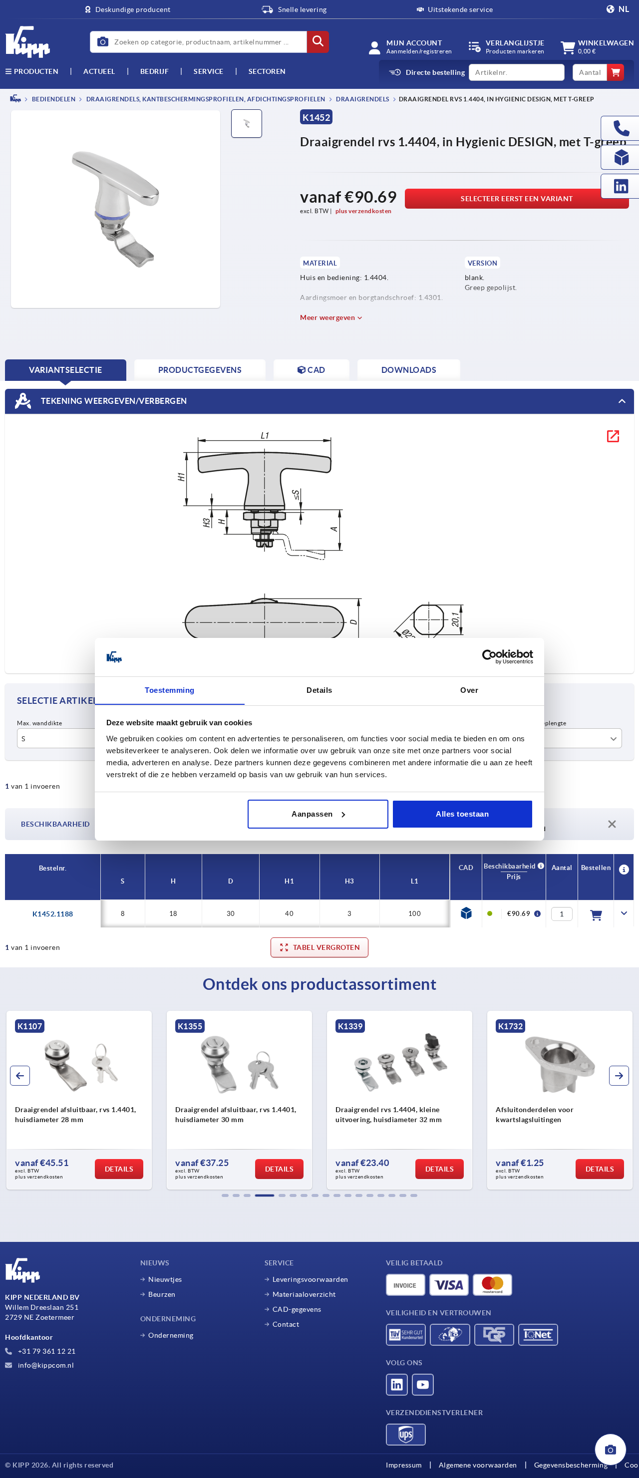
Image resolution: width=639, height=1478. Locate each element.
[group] (82, 1100)
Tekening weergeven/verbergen (113, 400)
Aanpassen (312, 814)
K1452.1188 (52, 914)
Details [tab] (319, 689)
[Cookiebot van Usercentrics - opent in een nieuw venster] (489, 656)
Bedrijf (154, 71)
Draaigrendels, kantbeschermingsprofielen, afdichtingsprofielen (205, 99)
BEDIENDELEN (52, 99)
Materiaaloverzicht (304, 1294)
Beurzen (162, 1294)
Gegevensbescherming (571, 1465)
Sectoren (267, 71)
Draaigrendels (362, 99)
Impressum (404, 1465)
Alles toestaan (462, 814)
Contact (286, 1324)
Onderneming (171, 1335)
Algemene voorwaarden (478, 1465)
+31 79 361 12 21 (46, 1351)
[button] (225, 1195)
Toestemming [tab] (170, 689)
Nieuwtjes (165, 1279)
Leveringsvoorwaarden (310, 1279)
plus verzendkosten (363, 211)
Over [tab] (469, 689)
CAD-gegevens (297, 1309)
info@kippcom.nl (45, 1365)
